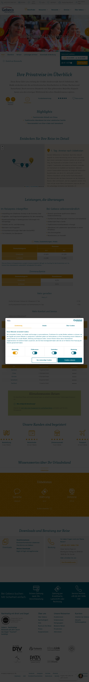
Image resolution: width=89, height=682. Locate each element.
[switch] (34, 353)
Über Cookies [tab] (70, 325)
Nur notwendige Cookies (44, 360)
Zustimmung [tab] (18, 325)
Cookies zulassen (69, 360)
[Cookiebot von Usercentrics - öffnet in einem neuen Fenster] (74, 320)
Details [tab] (44, 325)
